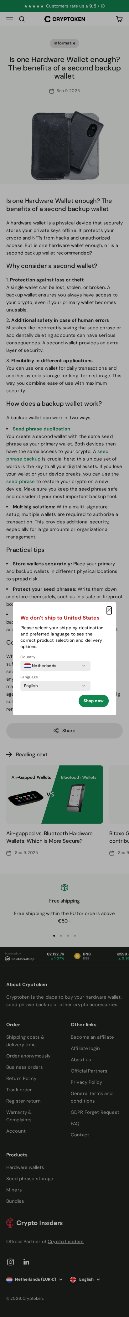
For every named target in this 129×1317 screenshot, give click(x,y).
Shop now (94, 700)
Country (27, 657)
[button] (109, 610)
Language (29, 677)
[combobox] (40, 666)
